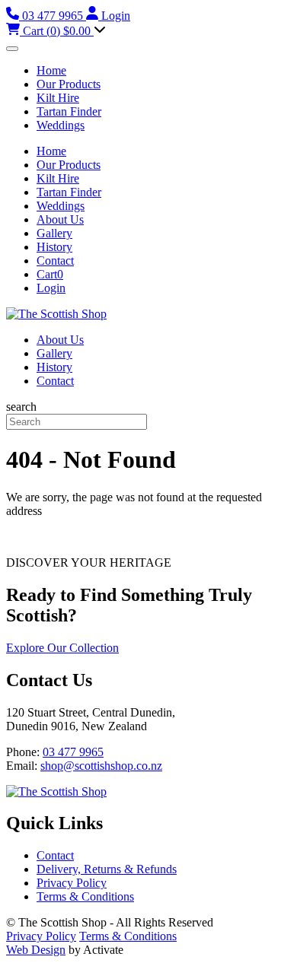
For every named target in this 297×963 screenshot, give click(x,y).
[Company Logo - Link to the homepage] (56, 313)
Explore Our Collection (62, 647)
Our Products (69, 84)
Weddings (61, 125)
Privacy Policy (72, 882)
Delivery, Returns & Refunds (107, 869)
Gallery (54, 233)
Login (51, 287)
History (54, 246)
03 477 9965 (73, 751)
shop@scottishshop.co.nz (101, 765)
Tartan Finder (69, 111)
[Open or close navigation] (12, 48)
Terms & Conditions (85, 896)
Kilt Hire (58, 97)
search (21, 406)
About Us (60, 219)
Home (51, 70)
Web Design (35, 949)
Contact (55, 260)
